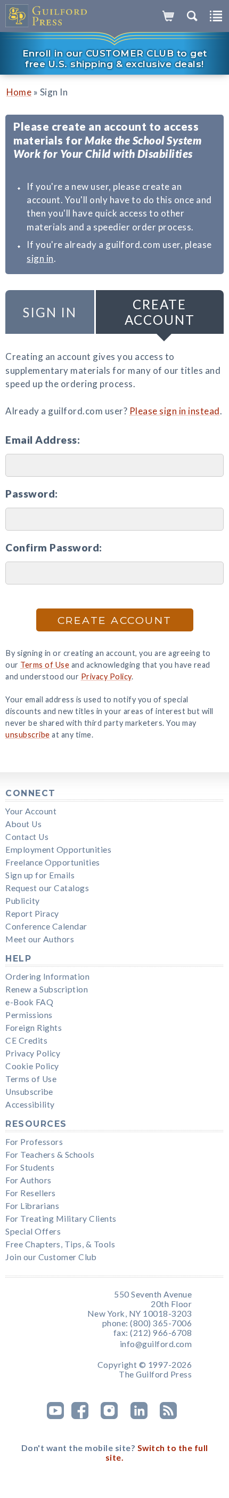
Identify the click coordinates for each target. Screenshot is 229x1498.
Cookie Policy (32, 1066)
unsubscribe (27, 734)
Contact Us (26, 837)
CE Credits (26, 1040)
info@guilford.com (156, 1344)
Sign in (50, 312)
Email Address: (42, 440)
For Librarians (32, 1206)
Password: (31, 493)
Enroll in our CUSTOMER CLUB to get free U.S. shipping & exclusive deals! (114, 58)
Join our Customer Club (50, 1257)
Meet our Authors (39, 939)
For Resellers (30, 1193)
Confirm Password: (53, 547)
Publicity (22, 901)
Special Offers (33, 1231)
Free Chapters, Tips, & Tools (60, 1244)
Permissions (29, 1015)
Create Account (160, 312)
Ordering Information (47, 976)
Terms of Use (44, 664)
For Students (29, 1167)
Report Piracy (32, 913)
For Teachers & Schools (49, 1154)
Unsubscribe (29, 1091)
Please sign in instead (174, 410)
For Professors (34, 1142)
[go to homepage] (46, 16)
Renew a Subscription (46, 989)
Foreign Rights (33, 1027)
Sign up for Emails (40, 875)
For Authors (28, 1180)
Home (18, 92)
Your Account (30, 811)
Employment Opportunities (58, 849)
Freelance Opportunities (52, 862)
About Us (23, 824)
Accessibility (30, 1104)
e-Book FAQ (29, 1002)
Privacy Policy (106, 676)
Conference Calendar (46, 926)
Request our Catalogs (47, 888)
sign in (40, 258)
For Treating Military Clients (61, 1218)
